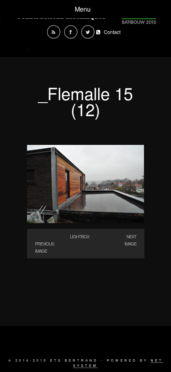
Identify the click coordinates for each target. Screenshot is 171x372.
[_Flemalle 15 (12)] (85, 220)
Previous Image (44, 247)
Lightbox (79, 236)
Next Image (130, 240)
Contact (112, 31)
